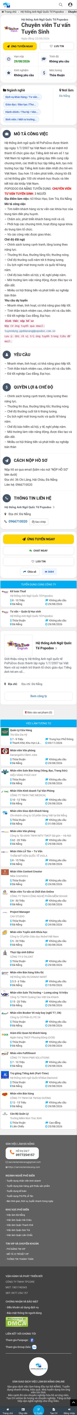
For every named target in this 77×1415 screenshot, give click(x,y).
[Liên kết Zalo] (34, 1346)
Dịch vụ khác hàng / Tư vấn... (22, 97)
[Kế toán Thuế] (5, 592)
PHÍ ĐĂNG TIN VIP (16, 1249)
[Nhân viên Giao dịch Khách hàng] (5, 812)
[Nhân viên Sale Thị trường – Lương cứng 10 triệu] (5, 994)
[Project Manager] (5, 912)
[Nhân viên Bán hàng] (5, 1094)
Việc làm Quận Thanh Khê (20, 1225)
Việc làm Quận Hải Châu (19, 1220)
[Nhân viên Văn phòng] (5, 751)
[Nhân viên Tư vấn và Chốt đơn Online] (5, 892)
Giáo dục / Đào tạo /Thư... (20, 104)
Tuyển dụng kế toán (17, 1191)
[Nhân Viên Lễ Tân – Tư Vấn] (5, 852)
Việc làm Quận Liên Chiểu (20, 1235)
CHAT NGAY (40, 550)
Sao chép (40, 521)
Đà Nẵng (64, 96)
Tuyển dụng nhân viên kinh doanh (24, 1181)
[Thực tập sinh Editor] (5, 953)
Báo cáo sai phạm (39, 712)
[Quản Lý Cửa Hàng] (5, 732)
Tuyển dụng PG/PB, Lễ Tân (20, 1196)
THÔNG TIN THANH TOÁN (20, 1259)
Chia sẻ (31, 571)
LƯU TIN (59, 46)
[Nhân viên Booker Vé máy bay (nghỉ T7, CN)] (5, 1013)
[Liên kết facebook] (32, 1340)
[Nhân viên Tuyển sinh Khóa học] (5, 933)
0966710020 (18, 521)
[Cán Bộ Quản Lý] (5, 1113)
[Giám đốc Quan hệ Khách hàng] (5, 1034)
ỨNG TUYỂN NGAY (22, 46)
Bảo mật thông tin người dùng (24, 1312)
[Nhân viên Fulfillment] (5, 1054)
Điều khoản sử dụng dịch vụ (23, 1307)
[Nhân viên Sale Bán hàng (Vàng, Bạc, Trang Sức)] (5, 772)
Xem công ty (38, 696)
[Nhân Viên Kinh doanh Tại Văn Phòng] (5, 791)
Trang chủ (10, 11)
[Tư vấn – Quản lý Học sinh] (5, 612)
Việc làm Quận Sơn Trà (18, 1230)
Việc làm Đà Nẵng (16, 1215)
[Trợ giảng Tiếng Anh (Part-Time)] (5, 1075)
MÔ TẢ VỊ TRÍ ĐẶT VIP (18, 1254)
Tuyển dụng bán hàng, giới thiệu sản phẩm (28, 1186)
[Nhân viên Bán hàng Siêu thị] (5, 973)
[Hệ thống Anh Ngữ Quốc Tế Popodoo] (11, 29)
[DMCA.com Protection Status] (17, 1321)
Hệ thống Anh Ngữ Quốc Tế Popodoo (42, 11)
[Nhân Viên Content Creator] (5, 872)
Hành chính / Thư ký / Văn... (21, 111)
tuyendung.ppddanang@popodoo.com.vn (29, 331)
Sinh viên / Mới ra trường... (21, 119)
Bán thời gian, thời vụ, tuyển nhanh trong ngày (30, 1201)
